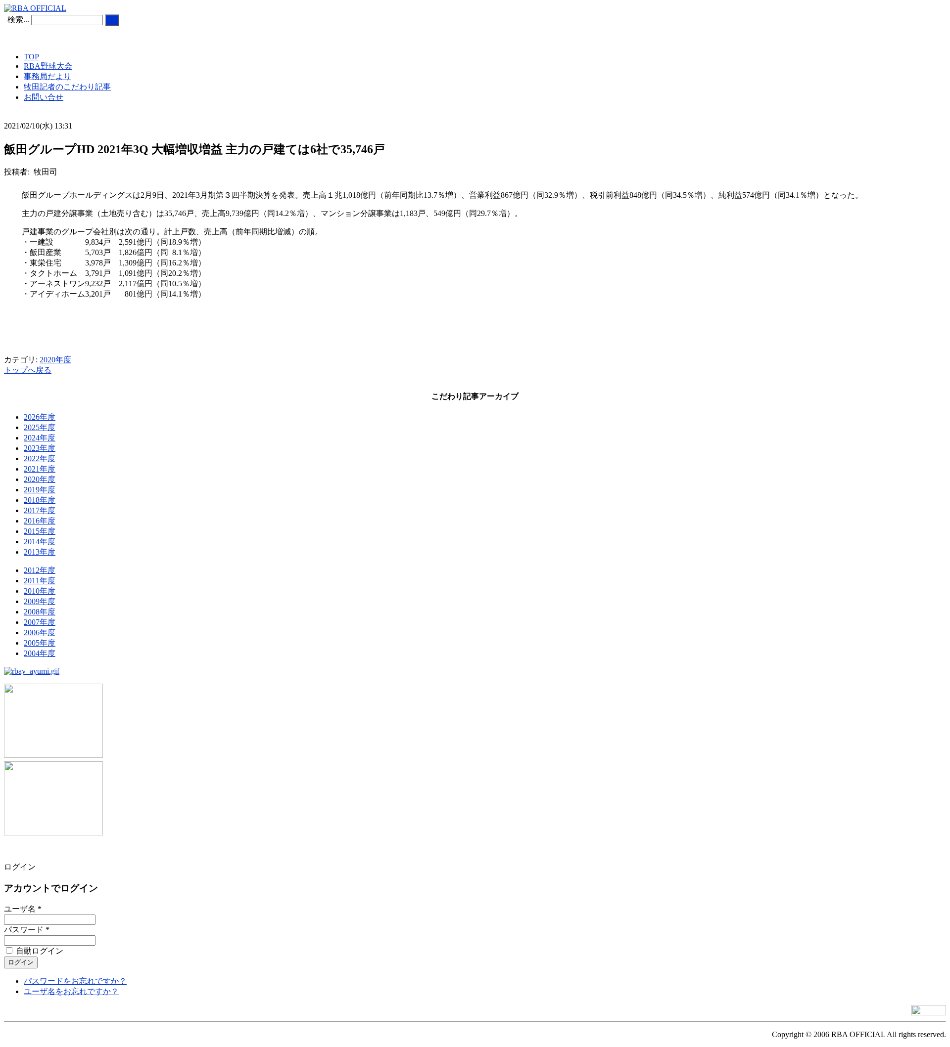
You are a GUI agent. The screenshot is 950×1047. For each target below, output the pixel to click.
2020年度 (55, 359)
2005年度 (39, 643)
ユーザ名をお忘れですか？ (71, 991)
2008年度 (39, 612)
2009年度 (39, 601)
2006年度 (39, 632)
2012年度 (39, 570)
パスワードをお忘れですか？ (75, 981)
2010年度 (39, 591)
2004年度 (39, 653)
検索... (18, 19)
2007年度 (39, 622)
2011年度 (39, 580)
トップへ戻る (27, 370)
